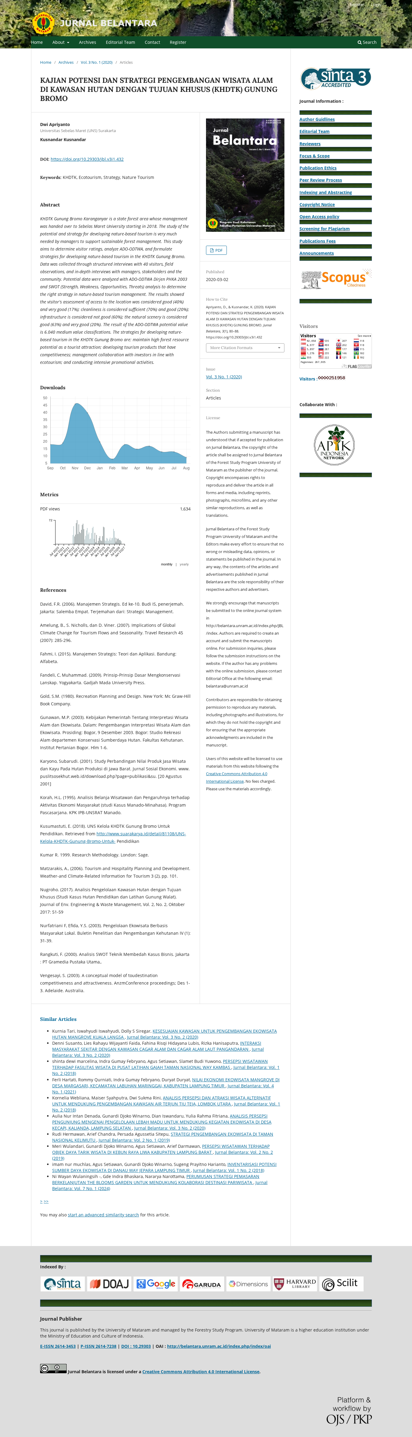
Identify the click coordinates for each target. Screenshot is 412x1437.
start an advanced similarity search (103, 1215)
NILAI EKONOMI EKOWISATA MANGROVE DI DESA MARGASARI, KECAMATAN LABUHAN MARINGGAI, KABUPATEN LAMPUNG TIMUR (166, 1083)
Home (37, 42)
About (59, 42)
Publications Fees (317, 241)
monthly (167, 564)
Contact (152, 42)
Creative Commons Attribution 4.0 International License (200, 1371)
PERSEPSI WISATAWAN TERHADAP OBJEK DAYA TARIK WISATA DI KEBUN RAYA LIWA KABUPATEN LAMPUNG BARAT (161, 1149)
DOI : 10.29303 (136, 1346)
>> (46, 1201)
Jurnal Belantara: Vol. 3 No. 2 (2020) (162, 1037)
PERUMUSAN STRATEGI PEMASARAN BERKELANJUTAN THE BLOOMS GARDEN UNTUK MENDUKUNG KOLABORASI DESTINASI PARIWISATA (155, 1179)
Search (369, 42)
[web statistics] (332, 379)
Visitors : (308, 379)
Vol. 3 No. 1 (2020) (97, 62)
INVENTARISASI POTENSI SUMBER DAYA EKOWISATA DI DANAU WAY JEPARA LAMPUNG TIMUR (164, 1167)
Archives (87, 42)
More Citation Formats (231, 347)
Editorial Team (120, 42)
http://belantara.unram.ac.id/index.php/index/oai (219, 1346)
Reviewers (310, 144)
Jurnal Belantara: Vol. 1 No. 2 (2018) (228, 1170)
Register (178, 42)
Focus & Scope (314, 156)
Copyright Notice (317, 204)
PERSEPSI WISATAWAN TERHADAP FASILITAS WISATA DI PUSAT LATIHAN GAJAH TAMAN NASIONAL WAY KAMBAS (160, 1064)
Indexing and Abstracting (325, 192)
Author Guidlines (317, 119)
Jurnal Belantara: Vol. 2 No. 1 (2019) (134, 1140)
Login (376, 4)
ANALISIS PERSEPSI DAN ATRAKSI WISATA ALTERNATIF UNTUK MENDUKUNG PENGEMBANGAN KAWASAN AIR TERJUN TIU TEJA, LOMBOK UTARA (161, 1101)
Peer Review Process (320, 180)
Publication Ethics (318, 168)
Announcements (316, 253)
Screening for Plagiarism (324, 228)
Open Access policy (319, 216)
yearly (184, 564)
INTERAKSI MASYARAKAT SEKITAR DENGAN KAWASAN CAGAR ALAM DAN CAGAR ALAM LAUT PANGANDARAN (156, 1046)
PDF (218, 250)
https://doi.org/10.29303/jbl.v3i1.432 (87, 159)
